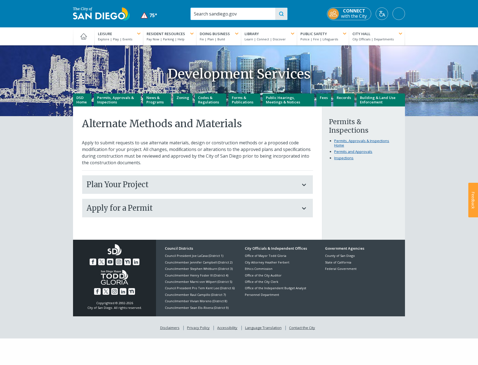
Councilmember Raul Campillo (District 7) (195, 295)
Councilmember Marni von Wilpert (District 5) (198, 282)
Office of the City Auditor (263, 275)
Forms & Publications (242, 100)
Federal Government (341, 269)
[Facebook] (93, 262)
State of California (338, 262)
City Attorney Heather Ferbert (267, 262)
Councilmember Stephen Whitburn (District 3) (199, 269)
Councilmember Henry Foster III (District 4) (196, 275)
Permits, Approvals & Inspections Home (361, 143)
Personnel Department (262, 295)
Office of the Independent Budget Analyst (275, 288)
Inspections (344, 157)
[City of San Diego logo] (101, 13)
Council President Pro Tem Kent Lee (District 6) (200, 288)
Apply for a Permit (120, 208)
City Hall (361, 33)
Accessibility (227, 327)
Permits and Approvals (353, 151)
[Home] (83, 36)
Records (344, 97)
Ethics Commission (258, 269)
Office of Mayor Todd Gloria (265, 256)
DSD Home (81, 100)
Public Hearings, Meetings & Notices (283, 100)
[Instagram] (119, 262)
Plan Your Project (118, 184)
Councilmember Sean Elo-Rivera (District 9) (196, 308)
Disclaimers (170, 327)
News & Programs (155, 100)
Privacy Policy (198, 327)
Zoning (182, 97)
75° (149, 15)
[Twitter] (101, 262)
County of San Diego (340, 256)
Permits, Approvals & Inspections (115, 100)
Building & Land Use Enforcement (378, 100)
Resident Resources (166, 33)
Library (252, 33)
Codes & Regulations (208, 100)
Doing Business (215, 33)
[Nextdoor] (127, 262)
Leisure (105, 33)
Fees (324, 97)
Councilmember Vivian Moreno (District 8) (196, 301)
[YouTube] (110, 262)
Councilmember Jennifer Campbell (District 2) (198, 262)
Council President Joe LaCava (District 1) (194, 256)
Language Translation (263, 327)
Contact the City (302, 327)
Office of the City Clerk (261, 282)
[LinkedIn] (136, 262)
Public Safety (313, 33)
